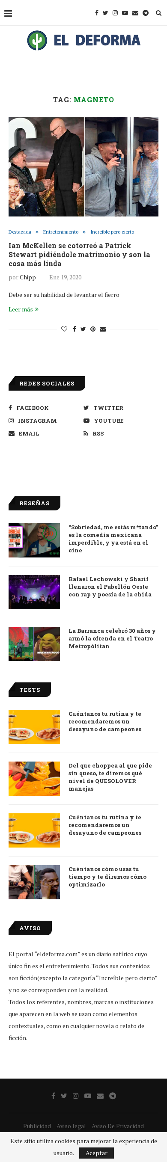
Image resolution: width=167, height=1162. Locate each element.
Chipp (28, 277)
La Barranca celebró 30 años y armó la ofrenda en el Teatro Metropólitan (112, 638)
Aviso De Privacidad (118, 1126)
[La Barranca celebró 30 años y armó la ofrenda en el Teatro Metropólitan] (34, 644)
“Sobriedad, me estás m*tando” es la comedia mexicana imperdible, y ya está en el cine (113, 538)
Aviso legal (71, 1126)
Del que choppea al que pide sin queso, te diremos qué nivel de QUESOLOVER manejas (110, 777)
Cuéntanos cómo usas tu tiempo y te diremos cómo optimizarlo (107, 876)
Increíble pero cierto (112, 232)
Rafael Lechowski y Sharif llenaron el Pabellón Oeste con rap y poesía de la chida (110, 586)
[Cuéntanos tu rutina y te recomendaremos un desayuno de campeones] (34, 727)
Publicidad (37, 1126)
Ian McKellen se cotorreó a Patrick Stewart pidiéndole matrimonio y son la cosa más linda (79, 254)
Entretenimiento (60, 232)
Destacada (20, 232)
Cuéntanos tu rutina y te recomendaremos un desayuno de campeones (105, 721)
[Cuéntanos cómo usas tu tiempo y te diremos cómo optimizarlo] (34, 882)
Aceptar (96, 1153)
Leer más (21, 309)
